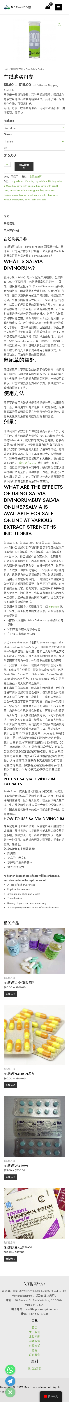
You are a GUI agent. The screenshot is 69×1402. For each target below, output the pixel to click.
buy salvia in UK (43, 181)
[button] (59, 24)
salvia (28, 199)
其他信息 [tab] (9, 223)
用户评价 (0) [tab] (11, 231)
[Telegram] (10, 1381)
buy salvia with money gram (24, 190)
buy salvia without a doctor (33, 195)
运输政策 (34, 1341)
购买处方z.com (28, 463)
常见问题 (34, 1336)
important (54, 606)
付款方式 (34, 1346)
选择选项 (10, 994)
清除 (5, 148)
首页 (6, 69)
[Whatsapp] (10, 1370)
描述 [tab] (6, 216)
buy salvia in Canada (22, 181)
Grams (8, 134)
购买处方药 (17, 69)
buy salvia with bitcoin (23, 186)
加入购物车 (24, 166)
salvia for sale (39, 199)
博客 (34, 1350)
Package (9, 120)
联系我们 (34, 1355)
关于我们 (34, 1332)
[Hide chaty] (10, 1392)
